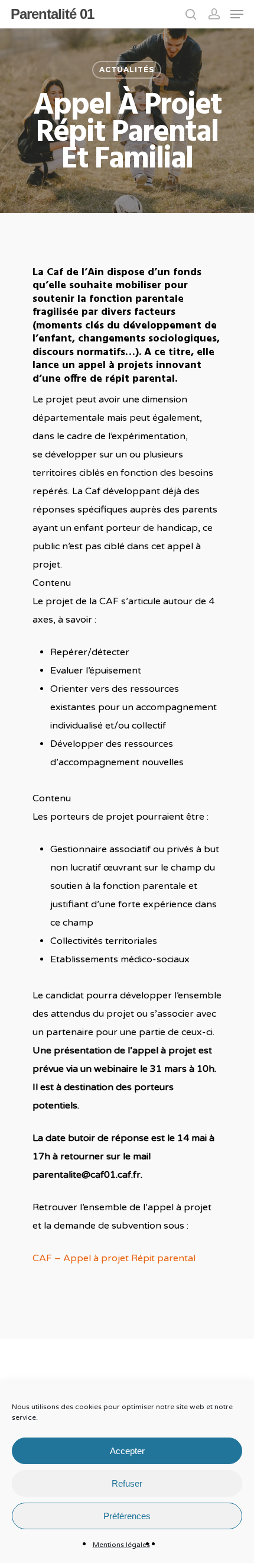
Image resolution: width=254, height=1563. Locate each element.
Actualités (126, 69)
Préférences (127, 1516)
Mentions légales (121, 1545)
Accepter (127, 1451)
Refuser (127, 1483)
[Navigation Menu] (236, 14)
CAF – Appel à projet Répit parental (114, 1258)
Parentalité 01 (52, 14)
